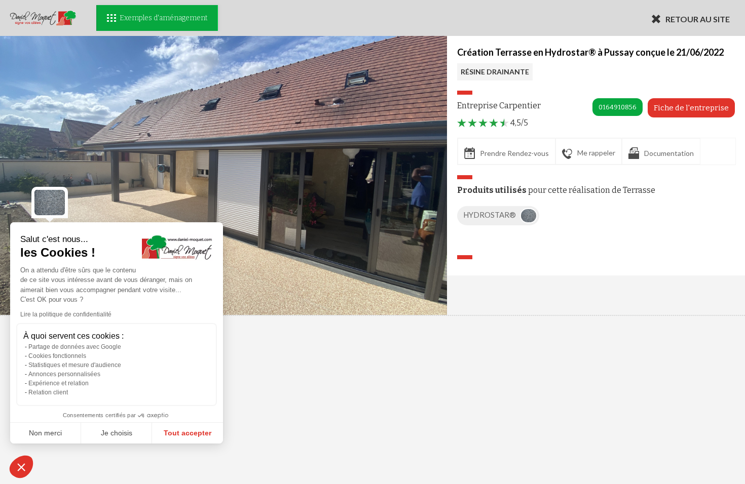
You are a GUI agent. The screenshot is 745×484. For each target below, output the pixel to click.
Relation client (48, 392)
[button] (21, 467)
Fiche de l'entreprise (691, 107)
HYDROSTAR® (490, 214)
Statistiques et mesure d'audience (74, 365)
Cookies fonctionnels (57, 355)
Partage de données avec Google (74, 346)
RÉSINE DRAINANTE (495, 71)
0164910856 (618, 107)
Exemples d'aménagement (163, 18)
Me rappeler (596, 152)
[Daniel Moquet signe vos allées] (43, 18)
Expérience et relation (58, 383)
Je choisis (116, 433)
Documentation (669, 153)
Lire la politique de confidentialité (65, 314)
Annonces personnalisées (64, 374)
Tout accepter (187, 433)
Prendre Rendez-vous (514, 153)
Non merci (45, 433)
